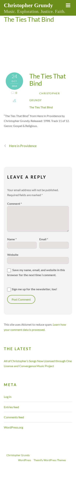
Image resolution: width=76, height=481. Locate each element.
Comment (14, 203)
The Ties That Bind (29, 19)
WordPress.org (13, 427)
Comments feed (14, 417)
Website (12, 254)
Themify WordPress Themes (50, 460)
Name (12, 239)
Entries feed (11, 407)
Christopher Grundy (18, 455)
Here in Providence (23, 146)
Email (43, 239)
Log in (7, 396)
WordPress (24, 460)
